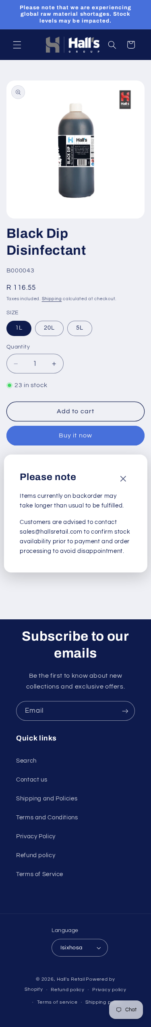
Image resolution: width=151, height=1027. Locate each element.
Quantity (18, 347)
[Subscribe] (125, 711)
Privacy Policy (36, 836)
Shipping (52, 299)
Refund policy (35, 855)
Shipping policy (103, 1002)
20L (49, 328)
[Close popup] (123, 479)
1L (19, 328)
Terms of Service (39, 874)
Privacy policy (109, 990)
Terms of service (57, 1002)
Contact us (31, 780)
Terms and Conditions (47, 818)
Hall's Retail (71, 979)
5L (79, 328)
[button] (17, 44)
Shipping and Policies (46, 799)
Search (26, 761)
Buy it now (75, 435)
